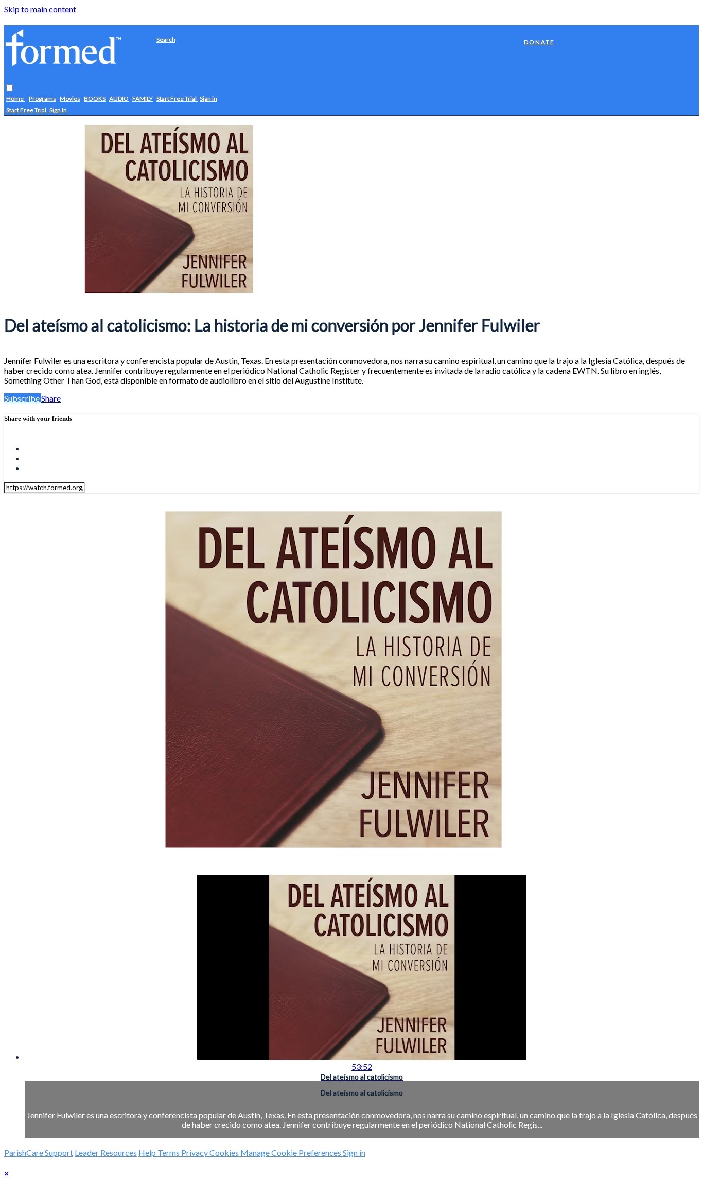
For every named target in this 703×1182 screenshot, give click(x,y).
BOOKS (95, 99)
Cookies (224, 1152)
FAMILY (142, 99)
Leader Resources (106, 1152)
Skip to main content (40, 9)
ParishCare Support (38, 1152)
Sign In (58, 110)
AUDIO (119, 99)
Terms (169, 1152)
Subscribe (22, 398)
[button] (9, 88)
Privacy (195, 1152)
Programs (42, 99)
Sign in (208, 99)
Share (51, 398)
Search (165, 39)
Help (147, 1152)
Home (15, 99)
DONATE (539, 42)
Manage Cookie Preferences (291, 1152)
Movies (70, 99)
